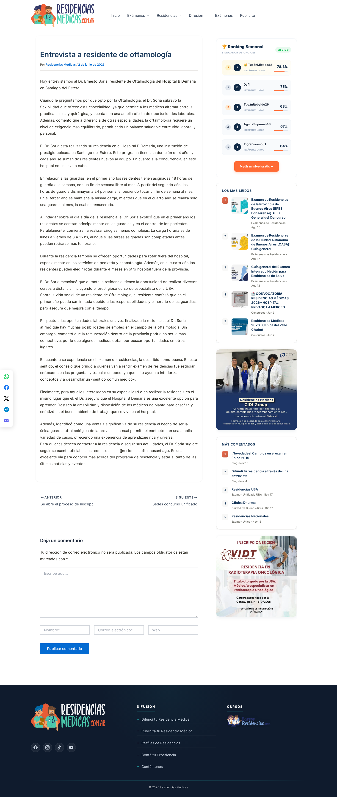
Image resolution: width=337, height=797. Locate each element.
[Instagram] (47, 747)
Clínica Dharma (244, 502)
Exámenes (136, 15)
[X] (6, 398)
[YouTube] (71, 747)
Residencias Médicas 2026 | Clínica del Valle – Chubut (270, 325)
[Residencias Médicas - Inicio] (62, 15)
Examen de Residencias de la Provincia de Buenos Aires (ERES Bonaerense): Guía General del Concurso (269, 208)
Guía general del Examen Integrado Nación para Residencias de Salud (270, 271)
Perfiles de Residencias (158, 743)
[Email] (6, 420)
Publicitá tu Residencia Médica (164, 731)
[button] (147, 15)
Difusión (196, 15)
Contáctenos (150, 766)
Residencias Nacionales (250, 516)
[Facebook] (35, 747)
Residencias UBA (245, 489)
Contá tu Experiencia (156, 755)
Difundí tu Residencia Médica (163, 719)
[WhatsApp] (6, 376)
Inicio (115, 15)
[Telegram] (6, 409)
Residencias (167, 15)
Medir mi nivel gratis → (256, 166)
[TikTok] (59, 747)
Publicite (247, 15)
